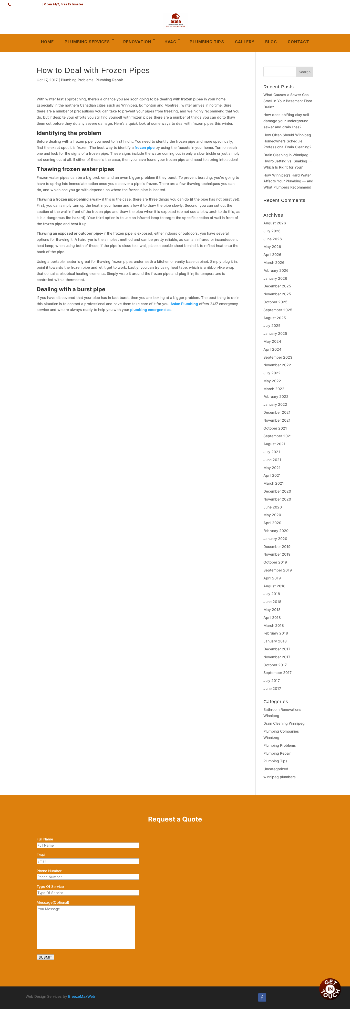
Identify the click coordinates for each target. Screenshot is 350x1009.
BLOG (271, 41)
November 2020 (277, 499)
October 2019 (275, 562)
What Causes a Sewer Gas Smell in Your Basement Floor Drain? (287, 100)
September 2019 (277, 570)
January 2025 (275, 333)
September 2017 (277, 672)
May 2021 (272, 467)
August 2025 (274, 318)
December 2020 (277, 491)
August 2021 (274, 444)
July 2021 (271, 452)
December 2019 (277, 546)
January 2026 (275, 278)
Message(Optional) (53, 902)
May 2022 (272, 381)
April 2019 (272, 578)
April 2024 (272, 349)
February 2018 (275, 633)
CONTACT (298, 41)
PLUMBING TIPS (207, 41)
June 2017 (272, 688)
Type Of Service (50, 886)
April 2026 (272, 254)
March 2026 (273, 262)
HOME (47, 41)
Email (41, 855)
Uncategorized (275, 769)
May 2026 (272, 246)
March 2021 (273, 483)
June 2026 (272, 239)
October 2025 (275, 302)
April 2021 (272, 475)
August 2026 (274, 223)
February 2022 (276, 396)
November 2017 (276, 657)
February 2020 (276, 530)
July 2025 (272, 325)
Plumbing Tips (275, 761)
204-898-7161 (27, 3)
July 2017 (271, 680)
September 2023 (277, 357)
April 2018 (272, 617)
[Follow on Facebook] (262, 997)
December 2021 (277, 412)
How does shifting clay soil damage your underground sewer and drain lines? (286, 120)
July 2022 (272, 373)
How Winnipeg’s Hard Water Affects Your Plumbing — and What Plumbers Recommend (288, 181)
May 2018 (272, 609)
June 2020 (272, 507)
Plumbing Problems (77, 80)
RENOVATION (137, 41)
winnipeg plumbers (279, 777)
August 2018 (274, 586)
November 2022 (277, 365)
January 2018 (275, 641)
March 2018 (273, 625)
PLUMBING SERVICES (87, 41)
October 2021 (275, 428)
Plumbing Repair (109, 80)
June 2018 (272, 601)
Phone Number (49, 871)
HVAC (170, 41)
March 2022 (273, 389)
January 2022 (275, 404)
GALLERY (244, 41)
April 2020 (272, 523)
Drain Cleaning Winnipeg (284, 723)
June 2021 (272, 459)
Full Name (45, 839)
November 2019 (277, 554)
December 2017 (276, 649)
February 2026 (276, 270)
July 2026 (272, 231)
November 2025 (277, 294)
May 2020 (272, 515)
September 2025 (277, 310)
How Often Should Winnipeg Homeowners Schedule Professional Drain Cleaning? (287, 141)
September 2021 (277, 436)
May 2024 (272, 341)
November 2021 (277, 420)
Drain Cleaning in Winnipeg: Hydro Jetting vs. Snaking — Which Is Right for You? (287, 161)
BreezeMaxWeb (81, 996)
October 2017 (275, 665)
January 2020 (275, 538)
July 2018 (271, 593)
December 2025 (277, 286)
